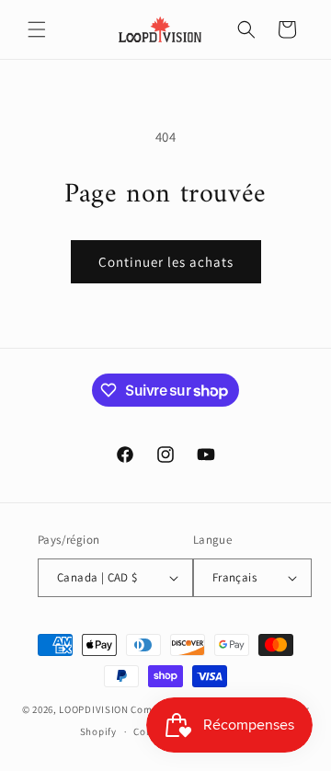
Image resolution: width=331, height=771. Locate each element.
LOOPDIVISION (93, 709)
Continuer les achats (166, 261)
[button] (37, 29)
